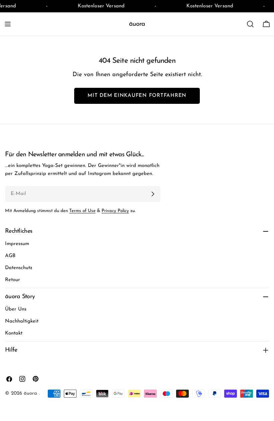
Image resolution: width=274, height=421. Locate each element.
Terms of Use (82, 211)
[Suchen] (250, 24)
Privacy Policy (115, 211)
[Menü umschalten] (7, 24)
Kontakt (13, 333)
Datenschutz (18, 267)
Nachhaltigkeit (21, 321)
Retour (12, 279)
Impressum (17, 243)
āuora (137, 24)
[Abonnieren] (153, 194)
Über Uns (15, 309)
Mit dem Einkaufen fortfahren (137, 95)
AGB (10, 255)
